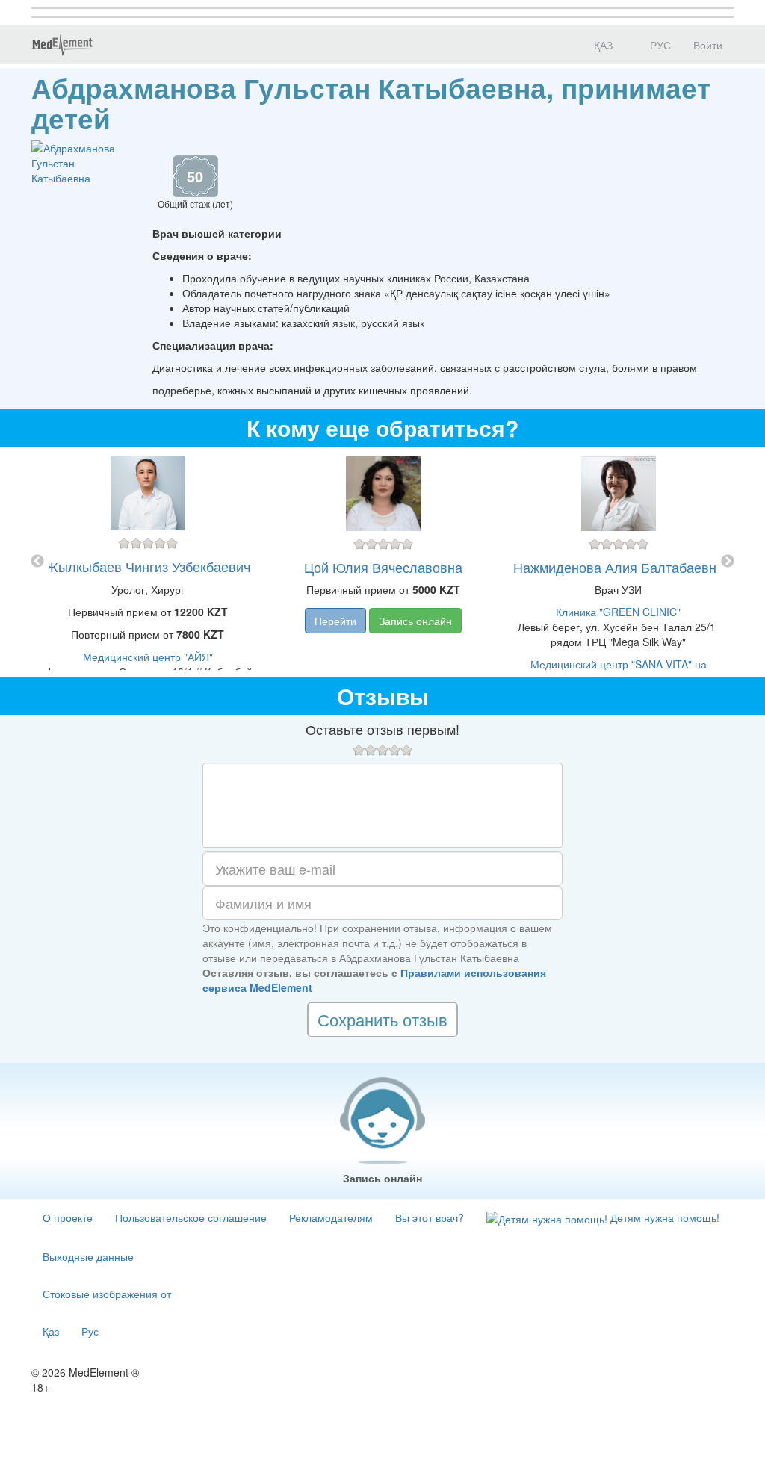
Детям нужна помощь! (663, 1217)
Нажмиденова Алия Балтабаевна (618, 567)
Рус (90, 1331)
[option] (383, 561)
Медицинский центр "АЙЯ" (148, 656)
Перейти (335, 620)
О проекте (68, 1217)
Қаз (51, 1331)
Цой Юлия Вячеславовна (383, 567)
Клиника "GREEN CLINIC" (618, 611)
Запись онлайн (415, 620)
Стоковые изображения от (107, 1293)
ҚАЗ (602, 44)
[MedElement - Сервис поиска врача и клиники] (62, 44)
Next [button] (727, 561)
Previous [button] (37, 561)
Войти (707, 44)
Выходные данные (88, 1256)
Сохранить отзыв (382, 1019)
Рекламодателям (331, 1217)
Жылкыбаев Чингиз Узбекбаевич (148, 566)
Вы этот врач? (429, 1217)
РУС (659, 44)
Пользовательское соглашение (191, 1217)
